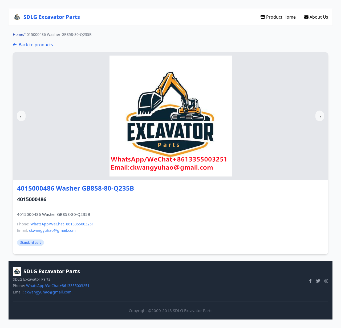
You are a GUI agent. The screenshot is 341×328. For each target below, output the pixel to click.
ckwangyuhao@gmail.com (52, 230)
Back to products (36, 45)
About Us (318, 17)
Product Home (280, 17)
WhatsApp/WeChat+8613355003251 (62, 223)
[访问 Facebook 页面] (310, 281)
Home (18, 34)
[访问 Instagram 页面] (326, 281)
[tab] (170, 173)
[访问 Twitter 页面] (318, 281)
